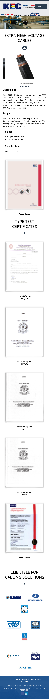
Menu (39, 6)
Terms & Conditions (31, 679)
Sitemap (24, 681)
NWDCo (38, 685)
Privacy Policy (13, 679)
